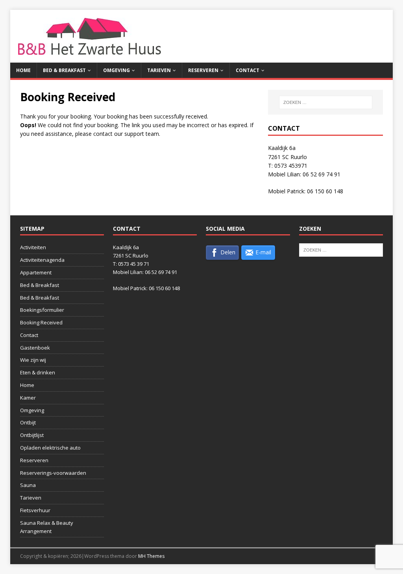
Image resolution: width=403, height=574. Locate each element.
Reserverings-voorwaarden (53, 472)
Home (23, 70)
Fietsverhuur (35, 510)
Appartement (36, 272)
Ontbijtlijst (32, 435)
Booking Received (41, 322)
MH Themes (151, 556)
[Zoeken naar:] (325, 102)
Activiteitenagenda (42, 259)
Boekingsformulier (42, 309)
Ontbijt (28, 422)
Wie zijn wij (33, 359)
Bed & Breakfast (64, 70)
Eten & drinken (37, 372)
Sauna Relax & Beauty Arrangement (46, 527)
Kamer (28, 397)
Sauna (28, 485)
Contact (247, 70)
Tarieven (159, 70)
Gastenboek (35, 347)
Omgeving (116, 70)
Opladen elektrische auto (50, 447)
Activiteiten (33, 247)
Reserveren (203, 70)
